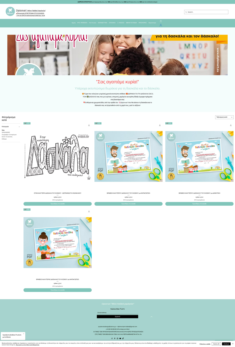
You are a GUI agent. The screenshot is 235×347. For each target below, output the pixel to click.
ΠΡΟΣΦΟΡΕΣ (6, 132)
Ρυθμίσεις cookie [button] (205, 344)
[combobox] (224, 117)
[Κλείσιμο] (233, 344)
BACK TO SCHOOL (7, 136)
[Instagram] (117, 338)
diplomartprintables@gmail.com (127, 326)
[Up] (151, 317)
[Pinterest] (115, 338)
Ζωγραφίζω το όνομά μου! (9, 134)
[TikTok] (123, 338)
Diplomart (113, 304)
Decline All (216, 344)
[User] (161, 25)
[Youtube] (120, 338)
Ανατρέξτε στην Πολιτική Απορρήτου (27, 345)
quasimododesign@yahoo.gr (107, 326)
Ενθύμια (4, 139)
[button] (161, 21)
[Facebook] (112, 338)
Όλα (3, 130)
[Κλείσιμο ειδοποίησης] (23, 334)
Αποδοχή (226, 344)
